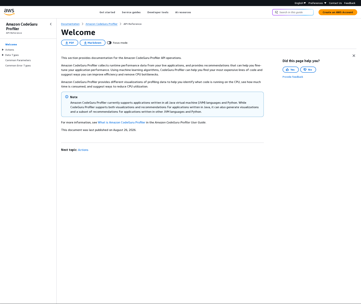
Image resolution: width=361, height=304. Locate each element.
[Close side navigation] (50, 24)
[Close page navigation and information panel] (353, 56)
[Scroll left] (96, 12)
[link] (133, 24)
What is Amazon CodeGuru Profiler (121, 122)
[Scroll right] (194, 12)
